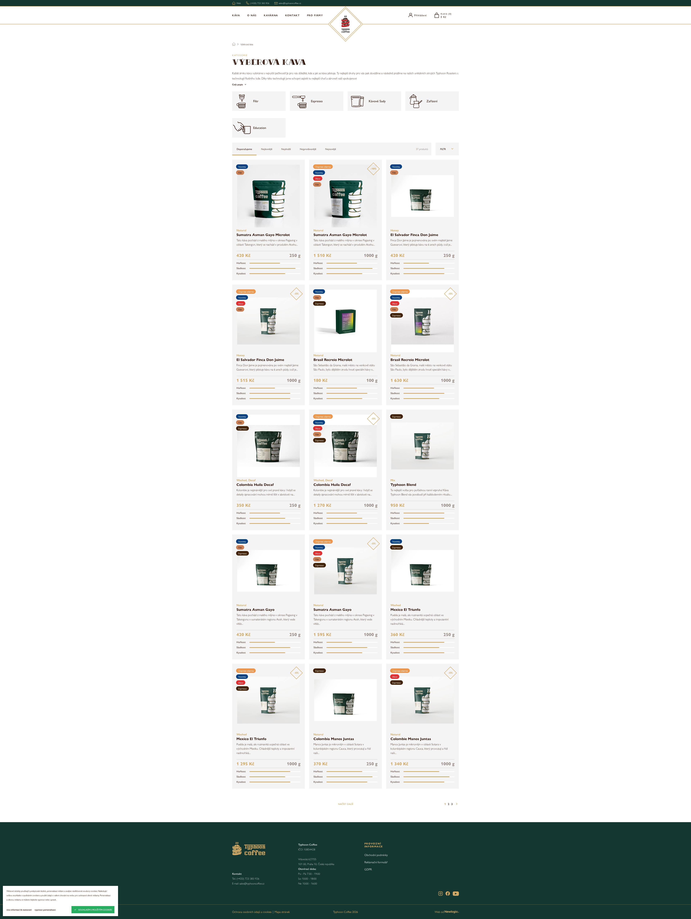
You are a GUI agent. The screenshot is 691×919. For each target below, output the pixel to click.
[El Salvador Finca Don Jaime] (422, 196)
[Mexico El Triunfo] (422, 571)
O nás (252, 15)
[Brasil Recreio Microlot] (345, 321)
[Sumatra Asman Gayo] (268, 571)
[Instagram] (440, 893)
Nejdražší (286, 149)
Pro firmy (315, 15)
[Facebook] (448, 893)
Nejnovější (330, 149)
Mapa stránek (282, 912)
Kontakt (292, 15)
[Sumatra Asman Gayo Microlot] (268, 196)
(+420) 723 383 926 (248, 878)
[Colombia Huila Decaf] (268, 446)
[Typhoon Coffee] (345, 24)
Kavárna (271, 15)
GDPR (368, 869)
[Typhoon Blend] (422, 446)
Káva (236, 15)
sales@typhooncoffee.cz (252, 883)
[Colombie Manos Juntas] (422, 700)
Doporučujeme (244, 149)
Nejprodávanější (308, 149)
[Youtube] (456, 893)
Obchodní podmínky (376, 855)
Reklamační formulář (376, 862)
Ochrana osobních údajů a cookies (252, 912)
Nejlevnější (266, 149)
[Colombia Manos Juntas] (345, 700)
